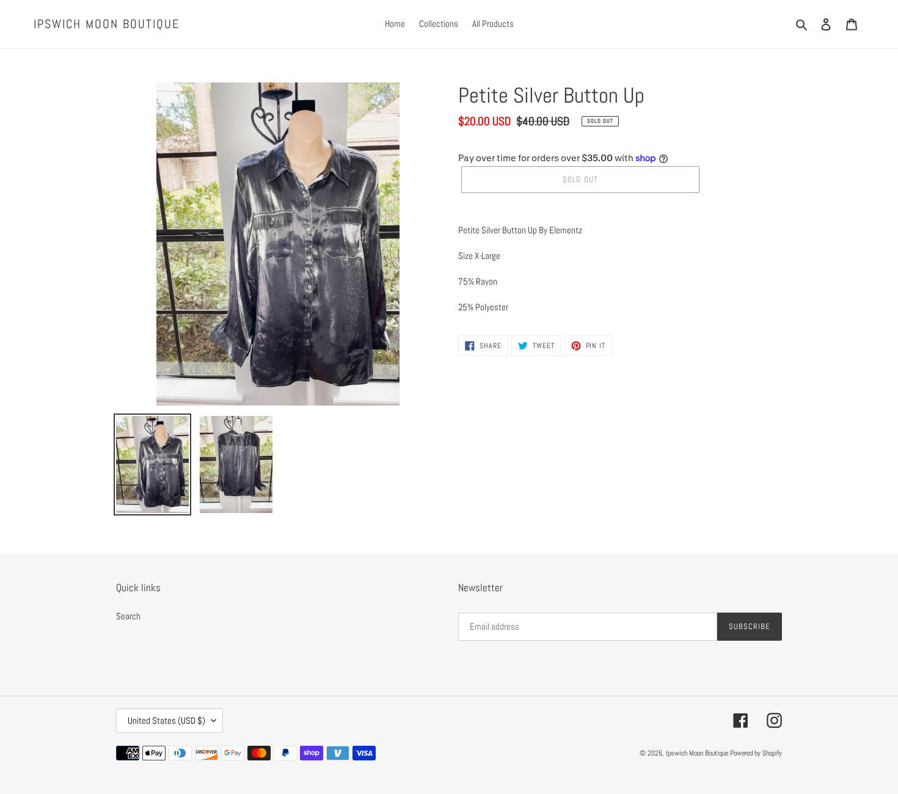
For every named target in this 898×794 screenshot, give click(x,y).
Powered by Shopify (756, 753)
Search (128, 616)
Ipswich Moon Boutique (107, 23)
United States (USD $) (166, 720)
